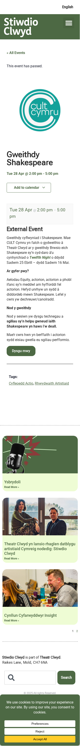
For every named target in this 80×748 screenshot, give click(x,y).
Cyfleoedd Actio (21, 383)
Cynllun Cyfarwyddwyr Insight (30, 615)
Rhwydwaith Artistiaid (52, 383)
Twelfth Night (40, 257)
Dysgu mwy (21, 351)
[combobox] (30, 677)
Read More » (11, 487)
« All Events (16, 53)
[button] (68, 23)
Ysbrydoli (12, 482)
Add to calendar (27, 187)
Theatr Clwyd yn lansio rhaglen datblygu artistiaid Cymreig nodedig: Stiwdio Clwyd (39, 549)
